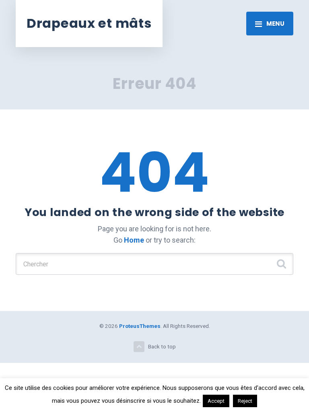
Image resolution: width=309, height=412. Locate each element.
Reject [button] (245, 401)
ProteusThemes (140, 326)
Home (134, 240)
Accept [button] (216, 401)
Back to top (162, 346)
